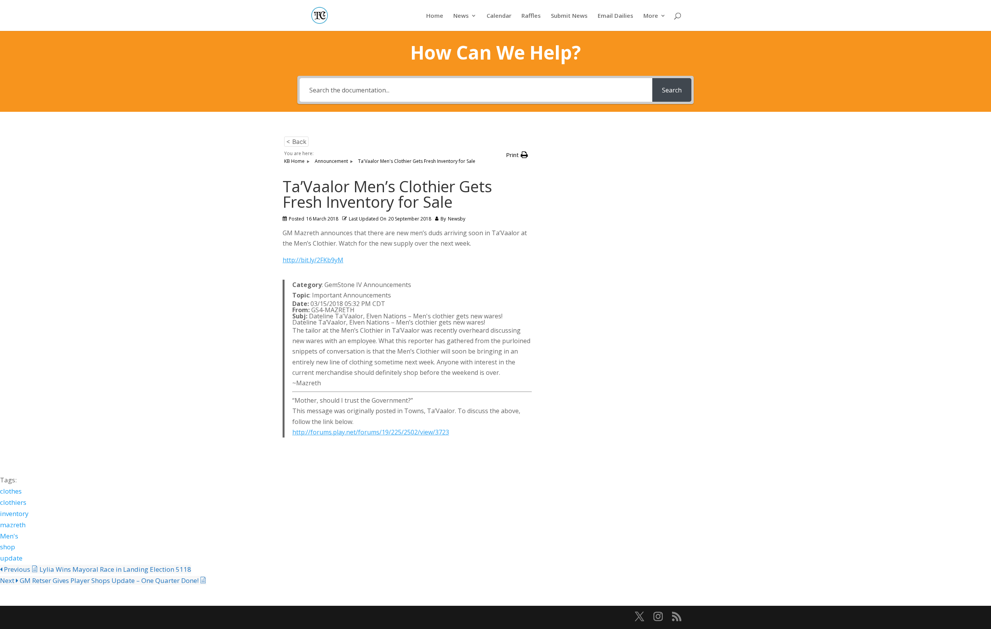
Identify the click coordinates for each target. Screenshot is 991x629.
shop (7, 546)
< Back (296, 141)
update (11, 558)
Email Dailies (615, 16)
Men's (9, 536)
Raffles (531, 16)
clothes (11, 491)
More (650, 16)
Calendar (499, 16)
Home (434, 16)
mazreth (13, 524)
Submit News (569, 16)
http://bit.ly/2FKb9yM (313, 260)
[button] (517, 155)
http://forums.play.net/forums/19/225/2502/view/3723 (370, 432)
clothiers (13, 502)
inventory (14, 513)
